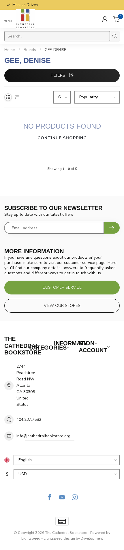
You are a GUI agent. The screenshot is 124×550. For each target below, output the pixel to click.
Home (9, 49)
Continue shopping (62, 138)
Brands (30, 49)
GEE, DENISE (55, 49)
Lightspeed (30, 538)
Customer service (62, 287)
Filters (58, 75)
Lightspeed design (59, 538)
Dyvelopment (92, 538)
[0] (116, 19)
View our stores (62, 305)
